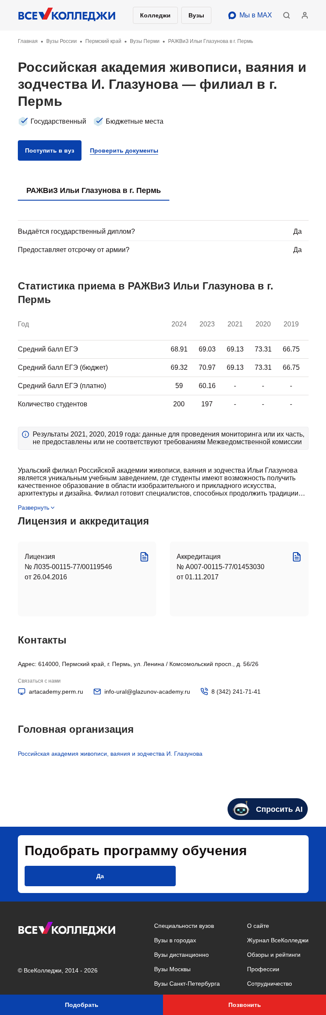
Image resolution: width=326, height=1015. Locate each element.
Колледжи (155, 15)
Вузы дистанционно (181, 954)
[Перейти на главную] (67, 15)
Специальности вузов (184, 925)
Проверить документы (124, 150)
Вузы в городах (175, 940)
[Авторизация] (305, 15)
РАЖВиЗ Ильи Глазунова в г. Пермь (93, 190)
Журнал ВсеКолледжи (278, 940)
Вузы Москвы (172, 969)
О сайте (258, 925)
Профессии (263, 969)
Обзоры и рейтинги (274, 954)
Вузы (196, 15)
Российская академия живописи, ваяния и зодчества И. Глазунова (110, 753)
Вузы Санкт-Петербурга (187, 983)
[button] (286, 15)
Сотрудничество (269, 983)
